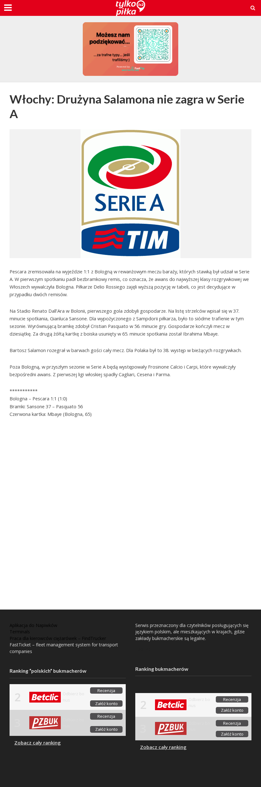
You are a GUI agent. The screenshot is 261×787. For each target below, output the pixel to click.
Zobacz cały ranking (37, 742)
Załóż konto (106, 703)
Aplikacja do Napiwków (33, 625)
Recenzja (106, 690)
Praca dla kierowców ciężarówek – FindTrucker (58, 638)
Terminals (20, 632)
